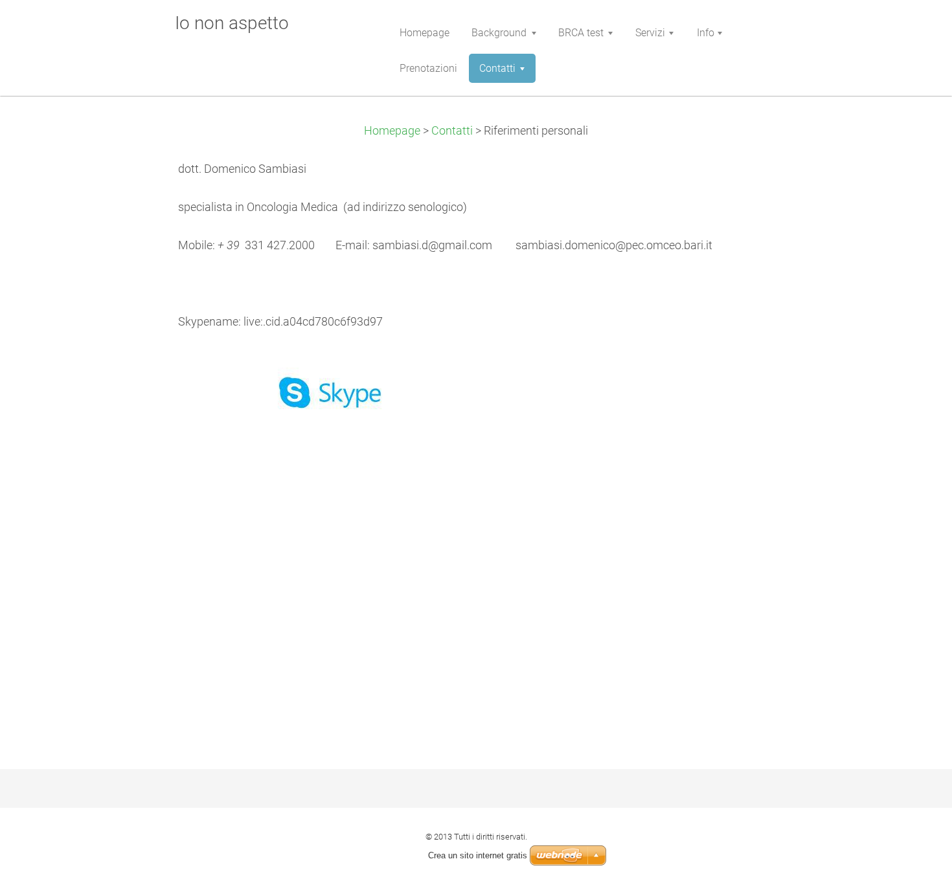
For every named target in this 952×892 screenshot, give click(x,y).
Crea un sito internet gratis (477, 855)
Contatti (452, 130)
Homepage (392, 130)
